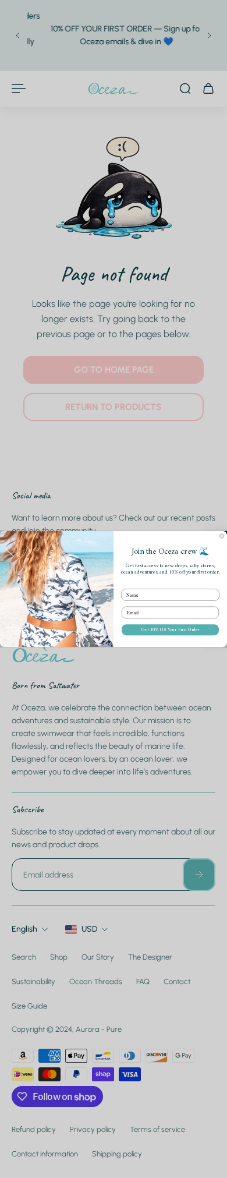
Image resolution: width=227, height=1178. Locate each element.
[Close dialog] (222, 536)
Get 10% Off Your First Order (170, 630)
